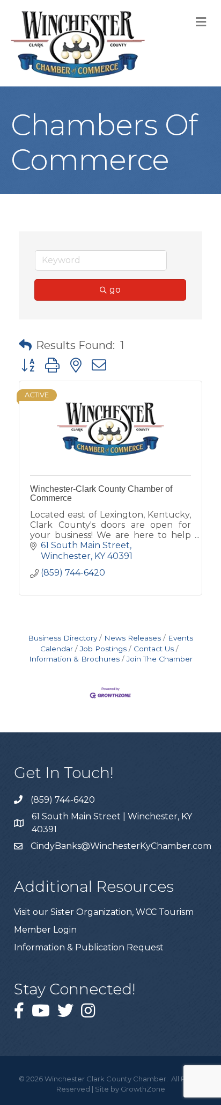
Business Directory (62, 638)
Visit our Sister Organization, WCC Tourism (104, 912)
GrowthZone (143, 1089)
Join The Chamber (160, 659)
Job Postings (103, 648)
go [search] (115, 290)
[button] (25, 345)
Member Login (45, 930)
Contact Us (154, 648)
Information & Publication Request (89, 947)
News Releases (132, 638)
